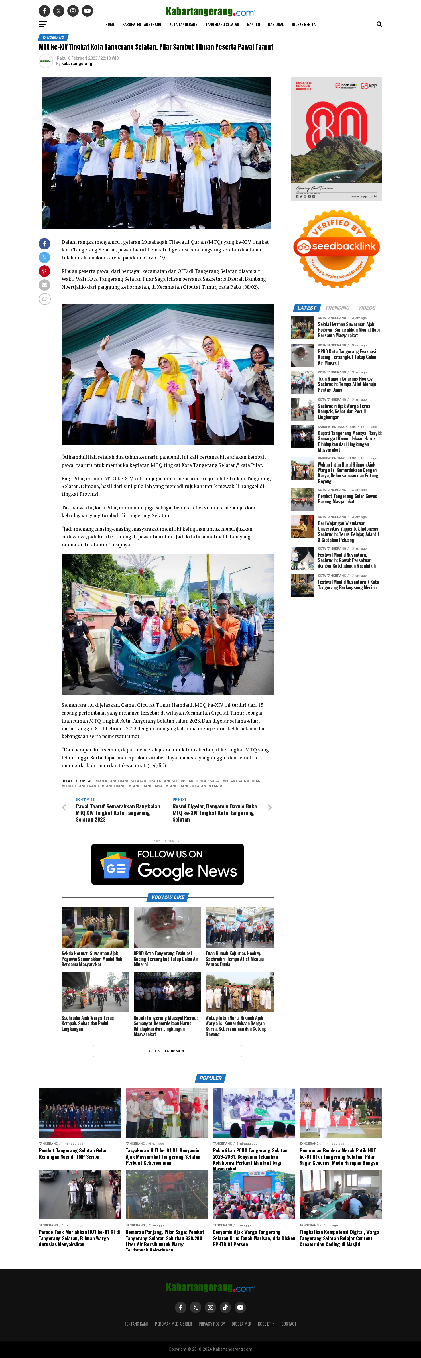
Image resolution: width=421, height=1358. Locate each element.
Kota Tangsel (165, 781)
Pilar (188, 781)
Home (110, 24)
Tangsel (219, 786)
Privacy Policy (212, 1324)
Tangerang (115, 786)
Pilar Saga (209, 781)
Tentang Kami (136, 1324)
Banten (253, 24)
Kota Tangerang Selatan (122, 781)
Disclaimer (241, 1324)
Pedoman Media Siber (173, 1324)
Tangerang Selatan (222, 24)
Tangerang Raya (147, 786)
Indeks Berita (304, 24)
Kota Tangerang (183, 24)
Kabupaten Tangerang (142, 24)
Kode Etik (266, 1324)
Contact (289, 1324)
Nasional (276, 24)
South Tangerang (81, 786)
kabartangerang (77, 63)
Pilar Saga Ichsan (243, 781)
